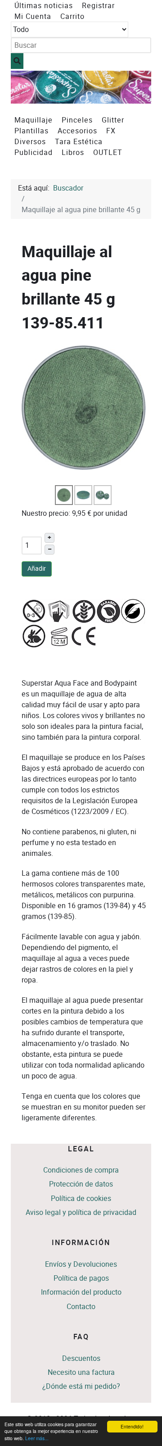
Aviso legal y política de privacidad (81, 1212)
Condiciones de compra (81, 1170)
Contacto (81, 1306)
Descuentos (81, 1358)
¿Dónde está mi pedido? (81, 1386)
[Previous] (28, 87)
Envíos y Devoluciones (81, 1264)
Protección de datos (81, 1184)
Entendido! (132, 1426)
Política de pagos (81, 1278)
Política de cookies (81, 1198)
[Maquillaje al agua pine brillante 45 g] (84, 407)
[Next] (134, 87)
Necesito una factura (81, 1372)
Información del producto (81, 1292)
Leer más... (37, 1438)
